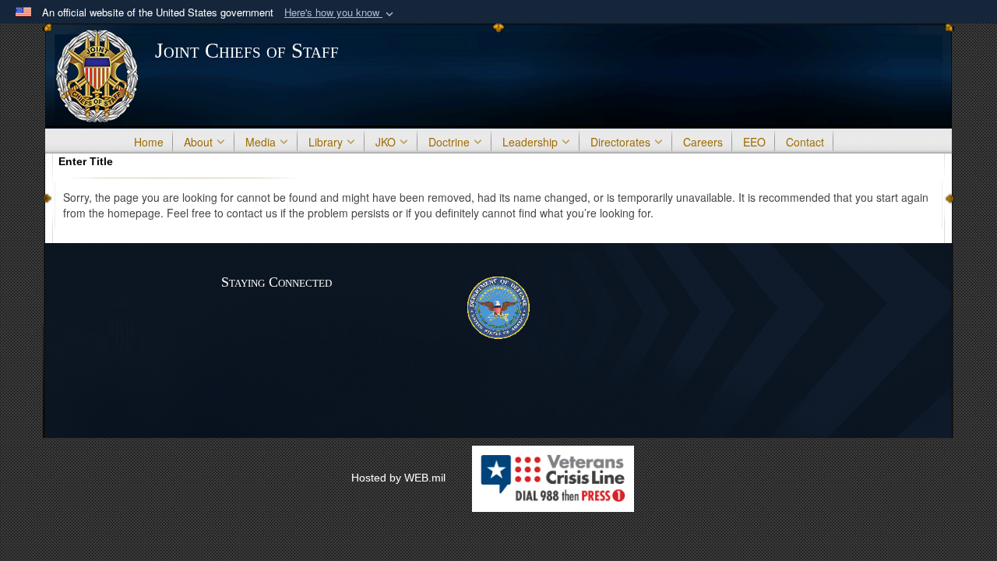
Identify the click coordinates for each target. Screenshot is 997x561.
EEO (754, 142)
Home (149, 142)
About (198, 142)
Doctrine (449, 142)
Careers (703, 142)
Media (260, 142)
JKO (385, 142)
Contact (805, 142)
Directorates (620, 142)
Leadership (530, 142)
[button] (340, 13)
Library (325, 142)
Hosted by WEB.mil (398, 477)
